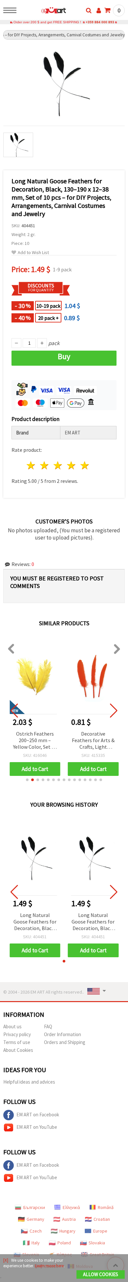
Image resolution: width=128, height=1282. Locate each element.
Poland (64, 1243)
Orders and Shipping (64, 1042)
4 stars (71, 465)
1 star (31, 465)
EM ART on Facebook (37, 1114)
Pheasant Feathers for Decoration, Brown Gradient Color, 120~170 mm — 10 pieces (93, 740)
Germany (35, 1219)
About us (12, 1026)
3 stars (58, 465)
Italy (36, 1243)
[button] (27, 779)
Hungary (67, 1231)
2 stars (45, 465)
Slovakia (97, 1243)
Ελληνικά (71, 1207)
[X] (5, 1260)
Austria (69, 1219)
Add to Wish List (33, 252)
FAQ (48, 1026)
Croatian (102, 1219)
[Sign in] (98, 10)
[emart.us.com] (43, 11)
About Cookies (18, 1050)
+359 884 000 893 (100, 22)
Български (34, 1207)
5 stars (85, 465)
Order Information (62, 1034)
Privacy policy (17, 1034)
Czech (36, 1231)
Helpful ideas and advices (29, 1082)
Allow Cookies (100, 1274)
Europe (100, 1231)
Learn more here (49, 1266)
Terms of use (16, 1042)
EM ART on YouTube (36, 1127)
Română (106, 1207)
